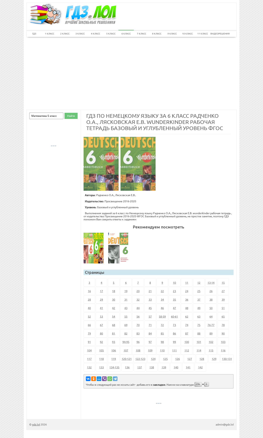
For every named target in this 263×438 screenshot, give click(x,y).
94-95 (125, 342)
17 (101, 291)
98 (162, 342)
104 (89, 350)
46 (162, 308)
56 (138, 316)
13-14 (211, 282)
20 (138, 291)
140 (176, 367)
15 (223, 282)
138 (151, 367)
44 (138, 308)
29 (101, 299)
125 (165, 358)
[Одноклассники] (93, 378)
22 (162, 291)
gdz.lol (36, 424)
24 (186, 291)
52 (89, 316)
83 (138, 333)
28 (89, 299)
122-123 (140, 358)
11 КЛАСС (202, 33)
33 (150, 299)
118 (101, 358)
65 (223, 316)
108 (138, 350)
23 (174, 291)
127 (189, 358)
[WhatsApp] (109, 378)
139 (164, 367)
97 (150, 342)
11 (186, 282)
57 (150, 316)
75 (198, 325)
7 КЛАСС (141, 33)
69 (125, 325)
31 (125, 299)
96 (138, 342)
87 (186, 333)
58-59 (162, 316)
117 (89, 358)
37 (198, 299)
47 (174, 308)
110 (162, 350)
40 (89, 308)
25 (198, 291)
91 (89, 342)
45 (150, 308)
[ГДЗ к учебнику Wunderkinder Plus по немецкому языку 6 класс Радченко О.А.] (95, 248)
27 (223, 291)
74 (186, 325)
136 (127, 367)
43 (125, 308)
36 (186, 299)
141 (188, 367)
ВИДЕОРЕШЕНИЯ (218, 33)
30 (113, 299)
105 (101, 350)
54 (113, 316)
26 (211, 291)
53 (101, 316)
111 (174, 350)
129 (214, 358)
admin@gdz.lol (225, 424)
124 (153, 358)
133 (101, 367)
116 (223, 350)
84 (150, 333)
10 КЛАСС (187, 33)
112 (186, 350)
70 (138, 325)
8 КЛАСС (156, 33)
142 (200, 367)
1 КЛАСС (49, 33)
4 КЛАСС (95, 33)
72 (162, 325)
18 (113, 291)
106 (113, 350)
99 (174, 342)
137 (139, 367)
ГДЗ (34, 33)
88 (198, 333)
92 (101, 342)
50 (211, 308)
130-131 (227, 358)
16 (89, 291)
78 (223, 325)
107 (126, 350)
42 (113, 308)
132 (89, 367)
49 (198, 308)
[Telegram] (115, 378)
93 (113, 342)
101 (199, 342)
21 (150, 291)
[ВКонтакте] (88, 378)
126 (177, 358)
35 (174, 299)
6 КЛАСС (126, 33)
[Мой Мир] (99, 378)
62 (186, 316)
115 (211, 350)
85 (162, 333)
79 (89, 333)
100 (186, 342)
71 (150, 325)
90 (223, 333)
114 (199, 350)
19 (125, 291)
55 (125, 316)
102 (211, 342)
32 (138, 299)
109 (150, 350)
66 (89, 325)
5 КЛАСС (111, 33)
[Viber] (104, 378)
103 (223, 342)
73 (174, 325)
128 (201, 358)
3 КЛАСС (80, 33)
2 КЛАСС (65, 33)
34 (162, 299)
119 (113, 358)
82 (125, 333)
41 (101, 308)
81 (113, 333)
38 (211, 299)
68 (113, 325)
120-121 (127, 358)
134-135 (114, 367)
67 (101, 325)
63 (198, 316)
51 (223, 308)
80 (101, 333)
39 (223, 299)
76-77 (211, 325)
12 (198, 282)
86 (174, 333)
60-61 (174, 316)
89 (211, 333)
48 (186, 308)
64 (211, 316)
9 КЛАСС (172, 33)
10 (174, 282)
